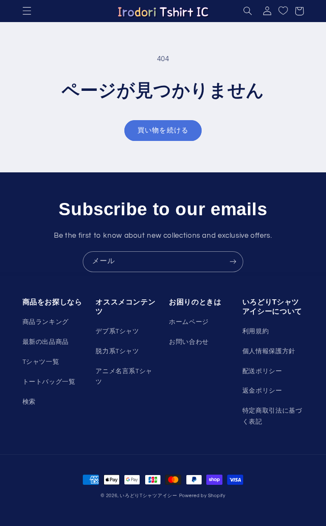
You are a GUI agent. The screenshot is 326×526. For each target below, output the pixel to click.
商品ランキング (45, 322)
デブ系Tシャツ (117, 331)
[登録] (233, 261)
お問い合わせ (189, 342)
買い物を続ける (163, 130)
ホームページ (189, 322)
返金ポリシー (262, 391)
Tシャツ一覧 (40, 362)
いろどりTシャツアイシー (148, 495)
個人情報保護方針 (268, 351)
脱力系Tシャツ (117, 351)
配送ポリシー (262, 371)
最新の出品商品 (45, 342)
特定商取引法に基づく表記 (272, 416)
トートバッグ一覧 (49, 382)
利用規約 (255, 331)
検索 (29, 402)
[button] (27, 11)
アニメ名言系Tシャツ (124, 376)
